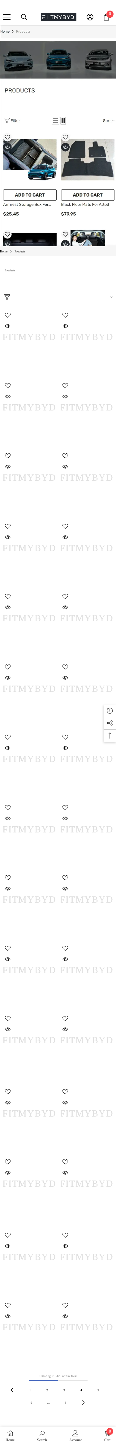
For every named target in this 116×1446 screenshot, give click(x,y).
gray (6, 1075)
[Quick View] (7, 326)
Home (3, 251)
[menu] (7, 17)
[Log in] (90, 17)
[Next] (83, 1402)
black (3, 1075)
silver (61, 1219)
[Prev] (12, 1390)
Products (20, 251)
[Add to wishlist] (7, 315)
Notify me (87, 720)
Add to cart (29, 368)
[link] (42, 1436)
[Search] (24, 17)
